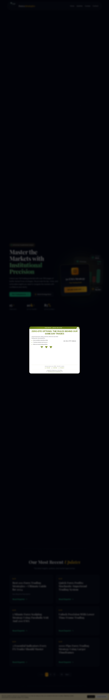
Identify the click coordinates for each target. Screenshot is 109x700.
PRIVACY (62, 367)
